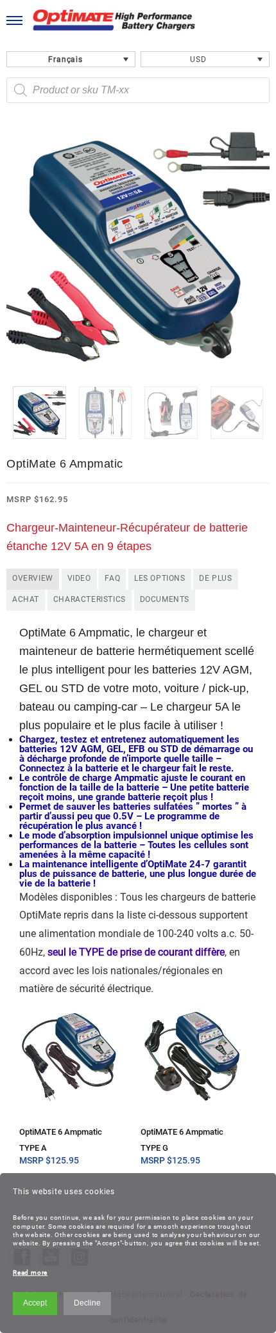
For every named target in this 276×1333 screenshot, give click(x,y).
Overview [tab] (32, 578)
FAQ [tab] (112, 578)
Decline (87, 1302)
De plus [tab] (215, 578)
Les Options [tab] (159, 578)
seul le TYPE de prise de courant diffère (136, 952)
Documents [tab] (164, 599)
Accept (35, 1302)
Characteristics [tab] (89, 599)
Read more (30, 1272)
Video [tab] (79, 578)
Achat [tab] (25, 599)
